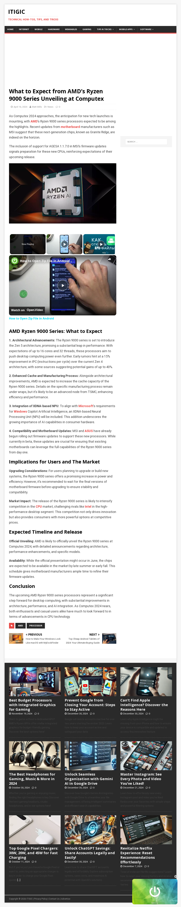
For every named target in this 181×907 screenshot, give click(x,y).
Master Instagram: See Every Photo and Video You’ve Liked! (141, 779)
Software (145, 29)
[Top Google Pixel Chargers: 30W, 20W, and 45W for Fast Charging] (35, 842)
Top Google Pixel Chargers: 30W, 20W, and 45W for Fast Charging (33, 853)
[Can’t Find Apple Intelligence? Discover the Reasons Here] (146, 694)
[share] (109, 259)
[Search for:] (146, 142)
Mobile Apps (126, 29)
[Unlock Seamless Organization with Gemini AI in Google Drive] (90, 768)
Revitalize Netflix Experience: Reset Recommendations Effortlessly (137, 855)
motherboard (70, 127)
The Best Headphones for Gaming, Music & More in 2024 (32, 779)
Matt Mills (37, 106)
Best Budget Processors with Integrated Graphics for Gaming (32, 705)
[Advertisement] (90, 58)
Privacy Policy (40, 899)
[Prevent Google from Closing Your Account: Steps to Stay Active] (90, 694)
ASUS (89, 431)
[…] (18, 880)
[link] (14, 260)
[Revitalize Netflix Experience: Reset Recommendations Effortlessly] (146, 842)
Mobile (38, 29)
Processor (35, 625)
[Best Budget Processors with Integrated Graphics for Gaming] (35, 694)
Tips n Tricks (104, 29)
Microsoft (85, 406)
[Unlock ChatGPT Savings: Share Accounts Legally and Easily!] (90, 842)
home (10, 29)
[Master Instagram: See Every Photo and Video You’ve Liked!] (146, 768)
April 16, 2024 (20, 106)
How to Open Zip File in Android (45, 261)
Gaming (87, 29)
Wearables (71, 29)
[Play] (64, 244)
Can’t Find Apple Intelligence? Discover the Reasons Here (144, 705)
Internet (24, 29)
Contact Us (54, 899)
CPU (39, 506)
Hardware (54, 29)
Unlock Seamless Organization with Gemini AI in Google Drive (89, 779)
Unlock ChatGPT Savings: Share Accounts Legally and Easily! (90, 853)
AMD (34, 121)
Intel (88, 506)
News (50, 106)
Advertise (65, 899)
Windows (20, 411)
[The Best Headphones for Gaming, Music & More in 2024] (35, 768)
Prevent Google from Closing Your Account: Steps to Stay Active (90, 705)
